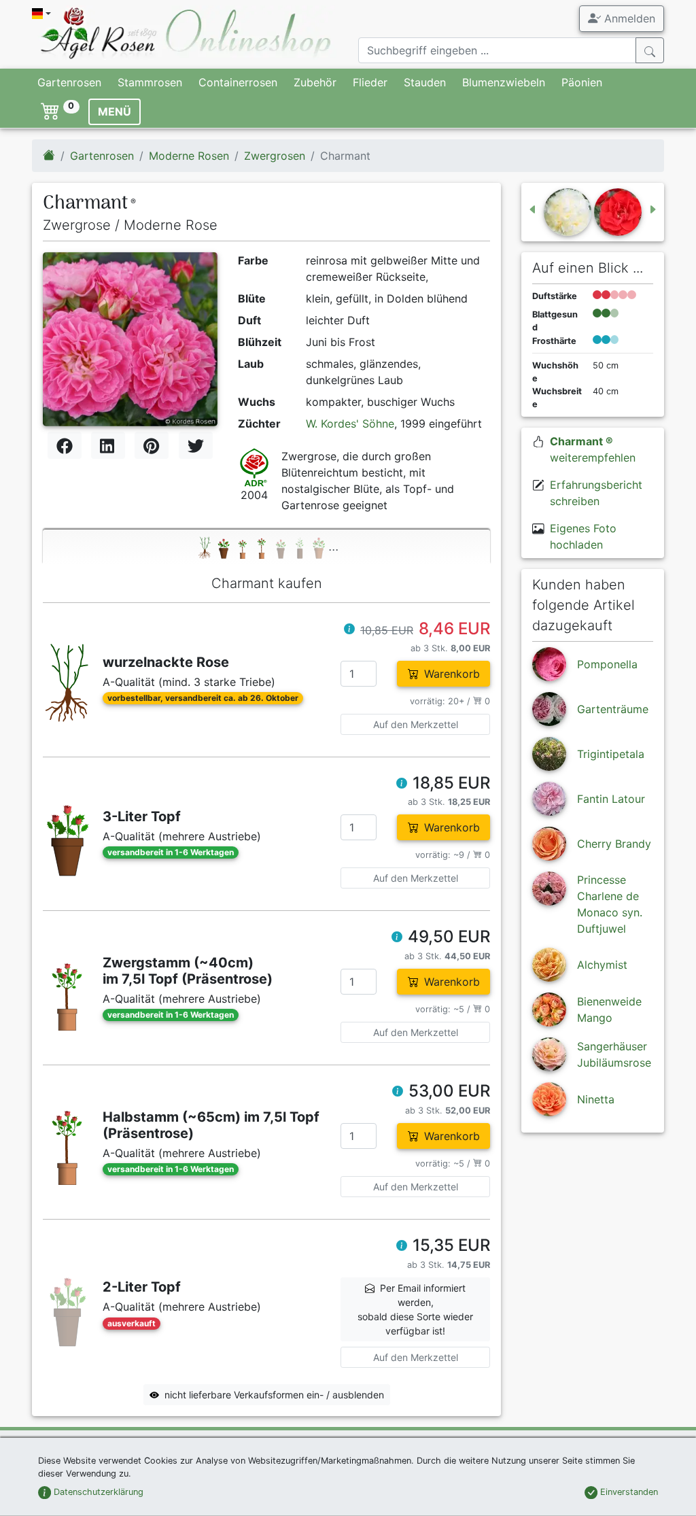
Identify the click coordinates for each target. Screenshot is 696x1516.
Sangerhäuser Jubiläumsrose (614, 1054)
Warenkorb (452, 674)
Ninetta (595, 1099)
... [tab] (333, 546)
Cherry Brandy (614, 843)
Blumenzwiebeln (503, 82)
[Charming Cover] (626, 212)
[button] (349, 630)
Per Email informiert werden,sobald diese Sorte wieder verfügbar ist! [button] (415, 1309)
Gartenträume (612, 709)
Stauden (425, 82)
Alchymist (602, 964)
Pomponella (607, 664)
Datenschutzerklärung (97, 1492)
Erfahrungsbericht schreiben (596, 493)
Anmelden (628, 18)
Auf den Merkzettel (415, 724)
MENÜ (114, 111)
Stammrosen (150, 82)
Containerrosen (237, 82)
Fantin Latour (611, 799)
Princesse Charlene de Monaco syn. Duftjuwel (609, 904)
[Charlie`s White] (559, 212)
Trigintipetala (610, 754)
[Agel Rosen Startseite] (49, 156)
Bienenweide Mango (609, 1009)
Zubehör (315, 82)
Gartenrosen (69, 82)
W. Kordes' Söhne (350, 423)
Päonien (581, 82)
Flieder (370, 82)
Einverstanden (627, 1492)
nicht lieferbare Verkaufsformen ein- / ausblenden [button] (274, 1394)
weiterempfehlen (593, 449)
